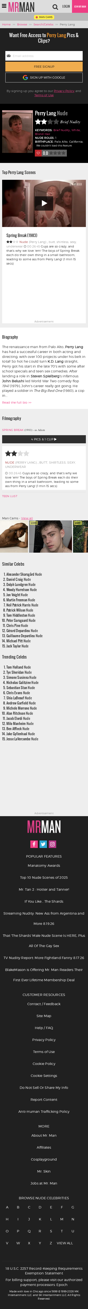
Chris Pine (17, 625)
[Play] (44, 203)
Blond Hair (42, 134)
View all (27, 518)
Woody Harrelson (21, 589)
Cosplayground (44, 1159)
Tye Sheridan (19, 672)
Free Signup (44, 66)
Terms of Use (44, 95)
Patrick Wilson (19, 610)
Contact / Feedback (44, 1004)
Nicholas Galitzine (22, 682)
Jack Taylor (17, 645)
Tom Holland (18, 667)
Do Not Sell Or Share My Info (44, 1088)
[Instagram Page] (52, 844)
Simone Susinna (21, 677)
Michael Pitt (18, 640)
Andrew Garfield (21, 702)
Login (66, 6)
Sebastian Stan (20, 687)
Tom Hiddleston (20, 615)
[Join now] (80, 6)
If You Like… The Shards (44, 901)
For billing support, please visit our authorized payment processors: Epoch (44, 1282)
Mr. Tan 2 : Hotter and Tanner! (44, 889)
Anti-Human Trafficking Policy (43, 1112)
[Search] (55, 6)
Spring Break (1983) (21, 235)
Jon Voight (17, 594)
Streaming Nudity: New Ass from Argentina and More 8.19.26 (43, 918)
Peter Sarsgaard (21, 620)
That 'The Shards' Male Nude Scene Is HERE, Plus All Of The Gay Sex (44, 941)
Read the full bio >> (16, 402)
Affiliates (44, 1147)
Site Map (44, 1016)
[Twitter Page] (43, 844)
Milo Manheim (20, 723)
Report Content (44, 1100)
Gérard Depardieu (22, 630)
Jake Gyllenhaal (20, 733)
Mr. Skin (44, 1171)
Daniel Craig (18, 579)
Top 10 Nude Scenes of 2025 (44, 878)
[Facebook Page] (34, 844)
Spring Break (13, 430)
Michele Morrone (21, 708)
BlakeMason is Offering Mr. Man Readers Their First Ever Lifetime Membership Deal (44, 975)
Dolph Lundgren (21, 584)
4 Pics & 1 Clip (42, 439)
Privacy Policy (64, 91)
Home (6, 24)
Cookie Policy (44, 1064)
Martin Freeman (20, 599)
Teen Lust (9, 496)
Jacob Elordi (18, 718)
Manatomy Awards (44, 866)
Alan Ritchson (19, 713)
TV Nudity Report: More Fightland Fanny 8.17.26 (44, 958)
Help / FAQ (44, 1028)
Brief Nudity (61, 130)
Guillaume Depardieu (24, 635)
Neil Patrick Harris (22, 604)
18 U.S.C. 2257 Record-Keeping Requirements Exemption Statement (44, 1271)
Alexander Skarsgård (24, 574)
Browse (22, 24)
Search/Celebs (43, 24)
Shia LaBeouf (19, 697)
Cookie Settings (44, 1076)
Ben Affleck (17, 728)
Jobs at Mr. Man (44, 1183)
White (76, 130)
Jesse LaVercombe (22, 738)
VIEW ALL (62, 1243)
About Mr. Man (44, 1135)
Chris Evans (18, 692)
